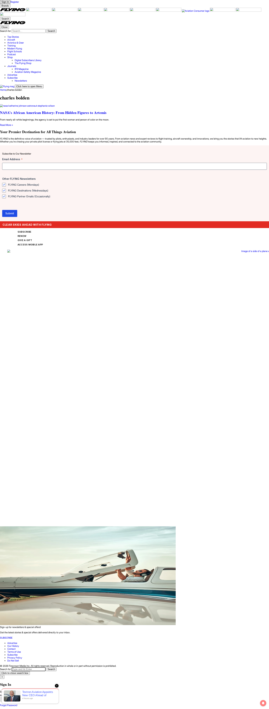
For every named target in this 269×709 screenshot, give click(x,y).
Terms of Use (14, 651)
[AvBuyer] (117, 10)
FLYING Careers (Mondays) (23, 184)
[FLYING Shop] (12, 15)
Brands (5, 5)
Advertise (12, 643)
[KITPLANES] (143, 10)
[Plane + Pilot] (169, 10)
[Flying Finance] (223, 10)
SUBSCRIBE (24, 231)
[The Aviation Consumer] (196, 10)
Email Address (12, 159)
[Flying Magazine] (13, 10)
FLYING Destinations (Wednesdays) (28, 190)
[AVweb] (91, 10)
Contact (11, 648)
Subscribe (12, 654)
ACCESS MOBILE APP (30, 244)
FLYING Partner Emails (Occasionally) (29, 196)
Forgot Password (8, 705)
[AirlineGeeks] (65, 10)
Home (3, 89)
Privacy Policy (14, 657)
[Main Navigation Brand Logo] (12, 23)
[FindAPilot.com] (248, 10)
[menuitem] (138, 36)
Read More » (6, 124)
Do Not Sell (13, 660)
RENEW (22, 236)
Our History (13, 645)
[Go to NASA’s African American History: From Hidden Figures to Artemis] (134, 105)
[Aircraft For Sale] (39, 10)
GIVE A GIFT (25, 240)
